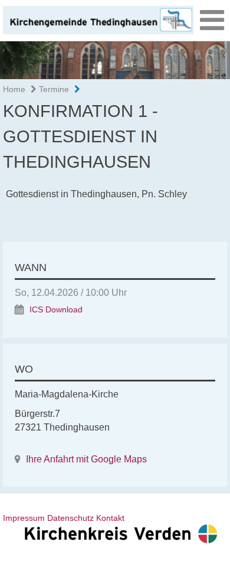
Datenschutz (70, 518)
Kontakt (110, 518)
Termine (53, 89)
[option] (115, 60)
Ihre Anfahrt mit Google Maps (86, 459)
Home (14, 89)
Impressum (24, 518)
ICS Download (56, 309)
